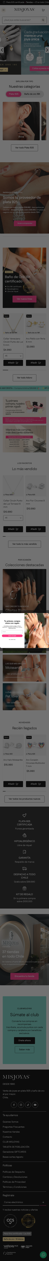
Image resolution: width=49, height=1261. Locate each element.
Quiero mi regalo (12, 635)
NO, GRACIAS (12, 639)
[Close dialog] (47, 615)
